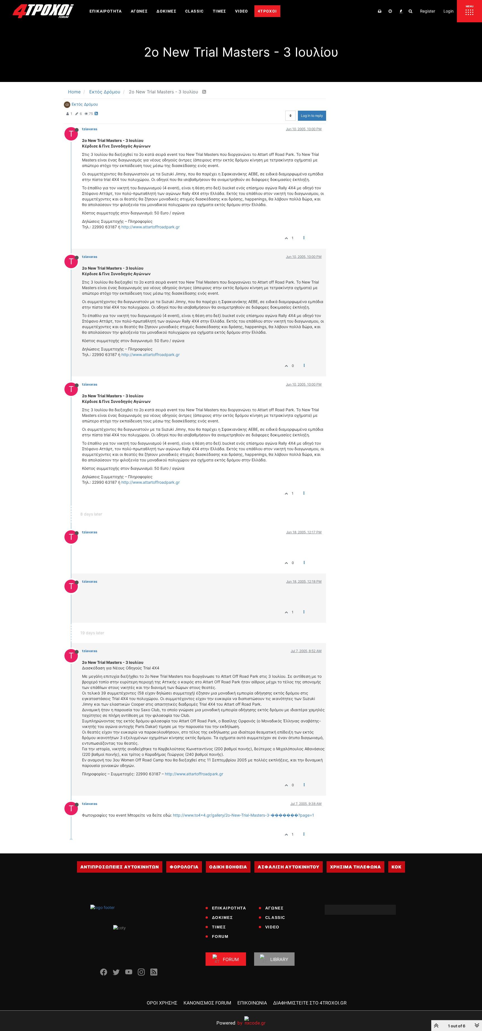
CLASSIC (275, 917)
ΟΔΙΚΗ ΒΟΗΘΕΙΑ (228, 867)
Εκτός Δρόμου (85, 104)
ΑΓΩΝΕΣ (274, 908)
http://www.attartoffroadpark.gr (150, 226)
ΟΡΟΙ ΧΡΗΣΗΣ (162, 1003)
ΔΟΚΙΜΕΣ (222, 917)
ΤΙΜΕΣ (219, 927)
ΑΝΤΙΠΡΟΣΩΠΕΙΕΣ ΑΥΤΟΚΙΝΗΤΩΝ (119, 867)
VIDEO (272, 927)
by (229, 1022)
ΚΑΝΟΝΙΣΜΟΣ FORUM (207, 1003)
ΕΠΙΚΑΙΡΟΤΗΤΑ (229, 908)
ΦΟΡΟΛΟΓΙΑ (184, 867)
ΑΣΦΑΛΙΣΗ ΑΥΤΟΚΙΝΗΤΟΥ (288, 867)
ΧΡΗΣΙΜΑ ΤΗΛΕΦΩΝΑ (355, 867)
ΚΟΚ (397, 867)
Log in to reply (312, 115)
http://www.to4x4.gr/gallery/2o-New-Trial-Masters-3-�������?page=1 (243, 815)
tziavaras (89, 129)
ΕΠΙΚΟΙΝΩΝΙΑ (252, 1003)
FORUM (220, 936)
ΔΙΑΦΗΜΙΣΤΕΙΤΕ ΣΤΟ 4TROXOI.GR (309, 1003)
